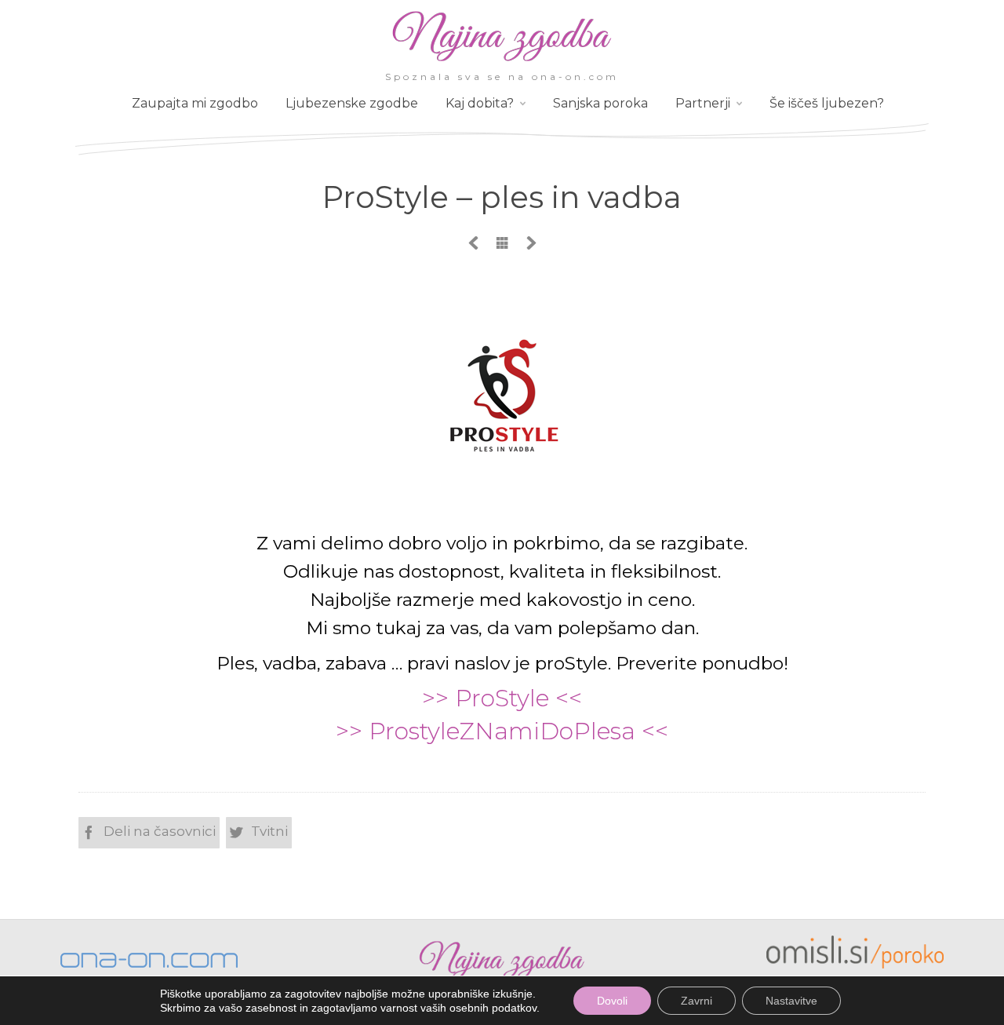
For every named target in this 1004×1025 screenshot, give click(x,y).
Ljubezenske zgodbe (352, 103)
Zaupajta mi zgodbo (195, 103)
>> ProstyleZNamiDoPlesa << (502, 731)
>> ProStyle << (502, 698)
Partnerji (702, 103)
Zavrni (696, 1000)
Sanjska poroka (600, 103)
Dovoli (612, 1000)
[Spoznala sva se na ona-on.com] (502, 60)
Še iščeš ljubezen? (826, 103)
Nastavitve (791, 1000)
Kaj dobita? (480, 103)
